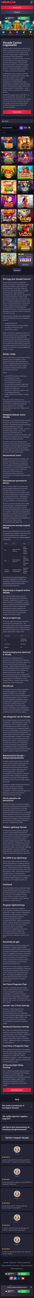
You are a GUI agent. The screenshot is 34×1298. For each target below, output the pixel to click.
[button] (2, 25)
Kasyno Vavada (17, 112)
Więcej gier (17, 270)
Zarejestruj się (17, 7)
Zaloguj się (17, 12)
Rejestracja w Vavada (17, 1090)
